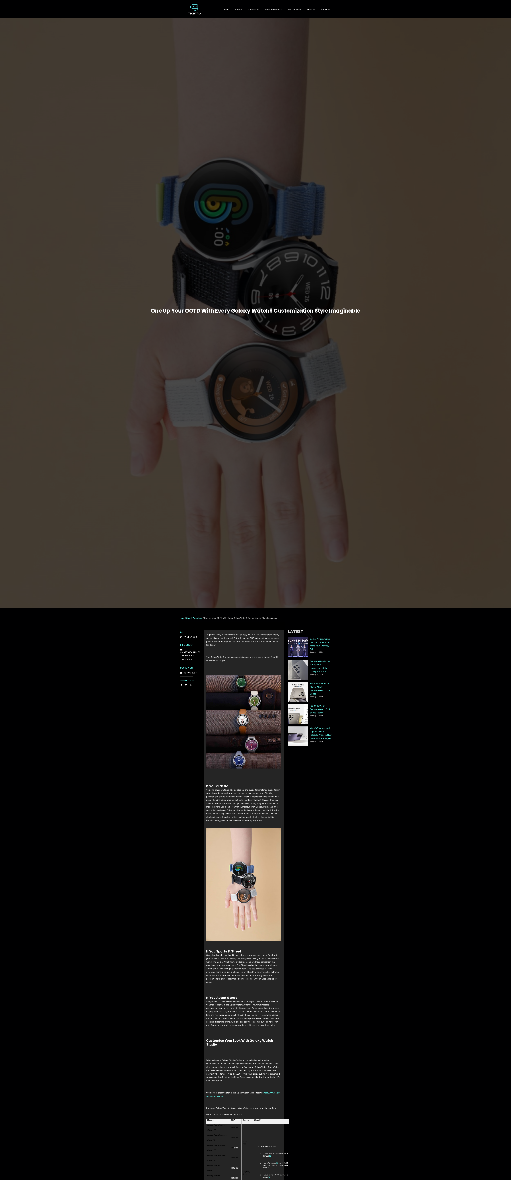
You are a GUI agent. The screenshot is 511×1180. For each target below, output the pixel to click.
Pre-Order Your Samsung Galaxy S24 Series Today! (320, 709)
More (309, 10)
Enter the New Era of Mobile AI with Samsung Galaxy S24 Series (320, 688)
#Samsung (186, 660)
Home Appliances (273, 10)
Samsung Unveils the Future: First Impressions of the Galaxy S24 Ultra (320, 666)
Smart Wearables (194, 618)
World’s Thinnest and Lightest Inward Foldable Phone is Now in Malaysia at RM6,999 (320, 733)
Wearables (188, 656)
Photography (294, 10)
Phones (238, 10)
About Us (325, 10)
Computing (253, 10)
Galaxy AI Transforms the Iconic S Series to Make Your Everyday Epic (320, 644)
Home (226, 10)
